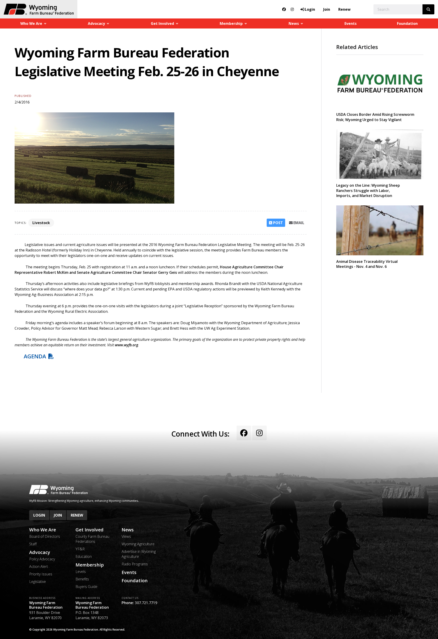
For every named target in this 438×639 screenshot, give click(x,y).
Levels (81, 571)
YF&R (80, 548)
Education (84, 556)
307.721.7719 (146, 602)
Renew (344, 9)
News (128, 530)
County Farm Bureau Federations (92, 539)
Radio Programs (135, 564)
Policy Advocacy (42, 558)
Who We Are (42, 530)
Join (326, 9)
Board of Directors (44, 536)
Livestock (41, 222)
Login (39, 515)
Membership (90, 565)
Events (350, 23)
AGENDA (35, 356)
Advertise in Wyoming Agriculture (139, 554)
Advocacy (39, 552)
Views (126, 536)
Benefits (82, 579)
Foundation (407, 23)
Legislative (37, 581)
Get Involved (90, 530)
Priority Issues (40, 574)
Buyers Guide (86, 586)
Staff (33, 543)
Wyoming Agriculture (138, 543)
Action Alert (38, 566)
